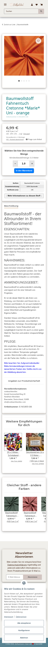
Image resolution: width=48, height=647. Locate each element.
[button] (32, 4)
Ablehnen (24, 638)
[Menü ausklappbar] (5, 3)
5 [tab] (29, 81)
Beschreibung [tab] (11, 206)
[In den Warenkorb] (4, 32)
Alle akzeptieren (24, 623)
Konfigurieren (24, 630)
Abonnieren (32, 577)
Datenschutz (21, 617)
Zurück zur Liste (9, 25)
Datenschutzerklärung (17, 565)
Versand (26, 134)
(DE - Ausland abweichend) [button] (15, 139)
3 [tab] (24, 81)
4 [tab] (26, 81)
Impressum (8, 617)
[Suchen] (41, 11)
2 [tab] (21, 81)
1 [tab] (19, 81)
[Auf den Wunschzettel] (38, 41)
